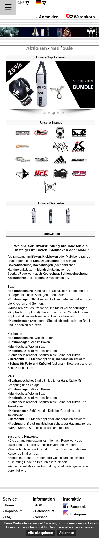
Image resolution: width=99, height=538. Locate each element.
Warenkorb (80, 17)
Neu (55, 48)
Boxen (36, 256)
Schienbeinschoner (75, 273)
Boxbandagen (43, 265)
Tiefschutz (40, 278)
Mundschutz (46, 269)
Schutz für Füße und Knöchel (30, 363)
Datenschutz (44, 511)
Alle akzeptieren (40, 533)
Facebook (77, 507)
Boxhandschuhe (19, 265)
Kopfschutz (51, 273)
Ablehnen (66, 533)
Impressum (14, 511)
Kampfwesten (19, 321)
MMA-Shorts (18, 428)
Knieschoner (17, 278)
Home (9, 505)
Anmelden (49, 17)
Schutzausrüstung (46, 261)
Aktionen (36, 48)
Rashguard (17, 423)
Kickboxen (50, 256)
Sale (68, 48)
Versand (41, 517)
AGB (38, 505)
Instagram (77, 514)
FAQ (8, 517)
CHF (21, 3)
